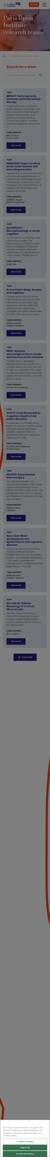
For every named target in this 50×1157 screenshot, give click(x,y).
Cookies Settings (25, 1141)
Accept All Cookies (25, 1154)
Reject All (25, 1148)
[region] (25, 1138)
